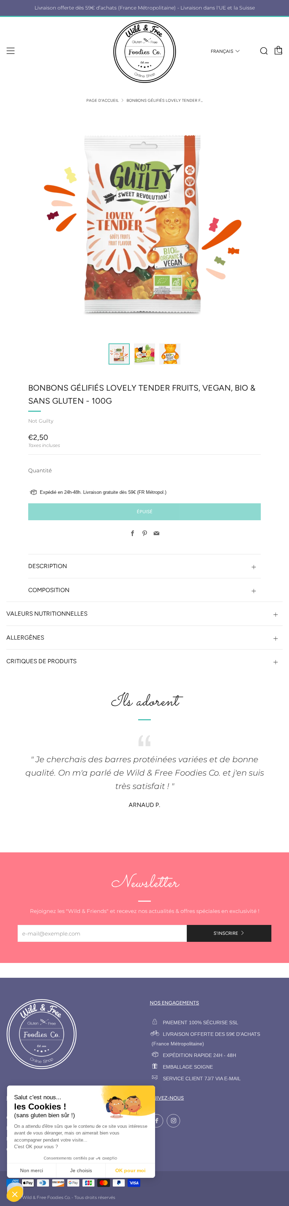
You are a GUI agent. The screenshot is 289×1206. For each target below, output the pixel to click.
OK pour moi (130, 1170)
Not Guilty (40, 421)
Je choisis (81, 1170)
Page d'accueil (102, 100)
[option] (144, 223)
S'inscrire (226, 933)
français (222, 51)
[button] (119, 354)
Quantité (40, 470)
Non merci (31, 1170)
